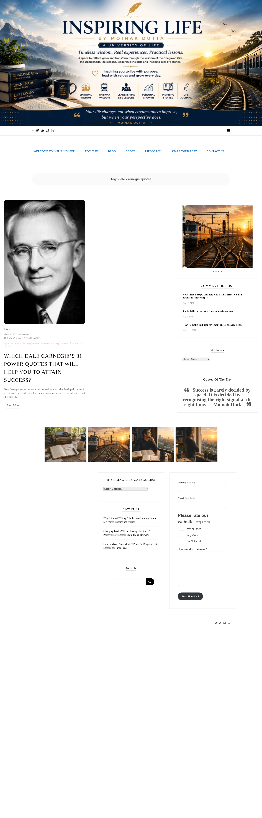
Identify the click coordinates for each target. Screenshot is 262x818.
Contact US (215, 151)
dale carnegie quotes (30, 343)
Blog (112, 151)
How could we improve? (192, 549)
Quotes (7, 329)
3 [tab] (218, 271)
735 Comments (22, 334)
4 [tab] (221, 271)
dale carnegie (15, 343)
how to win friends (68, 343)
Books (130, 151)
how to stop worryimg (49, 343)
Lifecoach (153, 151)
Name (186, 482)
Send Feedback (190, 596)
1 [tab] (213, 271)
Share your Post (184, 151)
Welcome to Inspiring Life (54, 151)
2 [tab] (216, 271)
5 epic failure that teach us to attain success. (208, 311)
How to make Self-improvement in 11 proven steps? (213, 325)
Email (186, 498)
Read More (13, 405)
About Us (91, 151)
